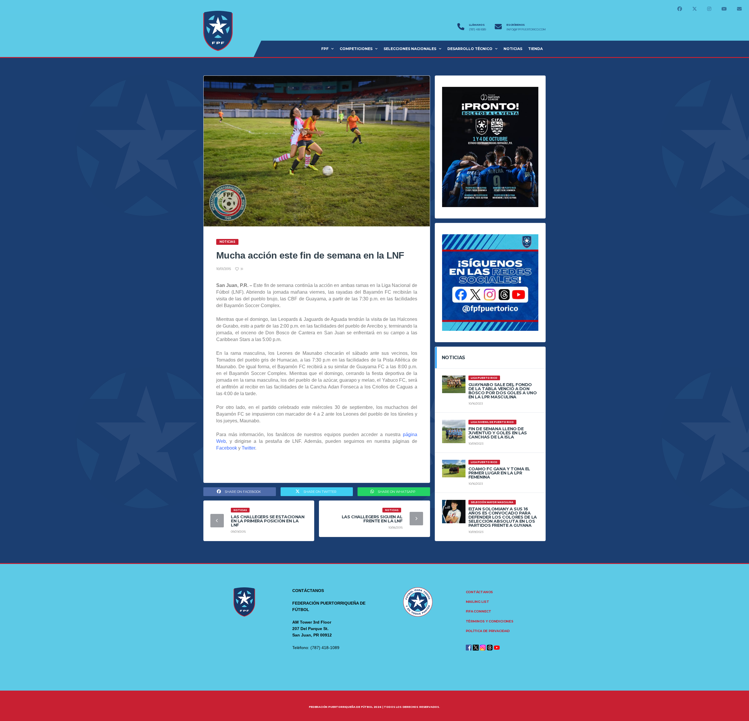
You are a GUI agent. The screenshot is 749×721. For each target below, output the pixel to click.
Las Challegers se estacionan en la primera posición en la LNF (267, 521)
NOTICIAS (513, 49)
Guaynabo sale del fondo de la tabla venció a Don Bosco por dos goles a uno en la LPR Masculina (502, 391)
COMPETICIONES (356, 49)
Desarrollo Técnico (469, 49)
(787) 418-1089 (477, 29)
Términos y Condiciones (489, 621)
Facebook (226, 447)
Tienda (535, 49)
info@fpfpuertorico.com (526, 29)
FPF (325, 49)
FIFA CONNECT (478, 611)
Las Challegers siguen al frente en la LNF (372, 519)
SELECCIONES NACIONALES (410, 49)
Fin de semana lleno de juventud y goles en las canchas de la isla (497, 433)
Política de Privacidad (488, 631)
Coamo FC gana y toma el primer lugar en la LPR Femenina (499, 473)
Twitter (248, 447)
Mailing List (477, 602)
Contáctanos (479, 592)
